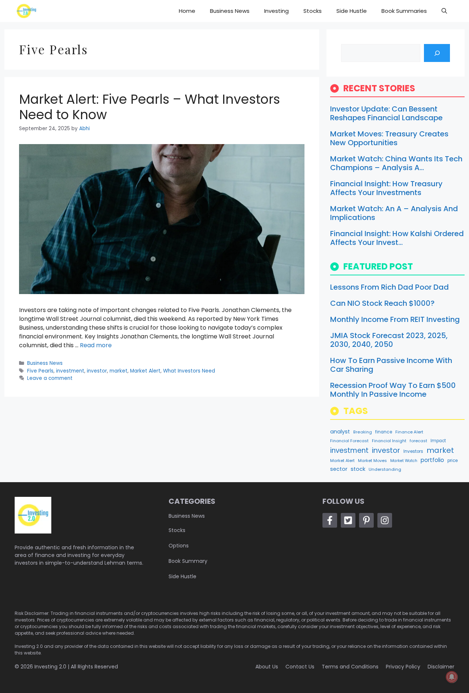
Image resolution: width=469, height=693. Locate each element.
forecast (418, 441)
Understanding (385, 469)
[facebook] (329, 520)
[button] (444, 11)
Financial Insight (389, 441)
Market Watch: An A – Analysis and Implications (394, 213)
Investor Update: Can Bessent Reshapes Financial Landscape (386, 113)
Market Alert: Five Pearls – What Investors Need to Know (149, 107)
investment (70, 370)
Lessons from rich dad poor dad (389, 287)
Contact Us (299, 666)
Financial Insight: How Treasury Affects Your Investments (386, 188)
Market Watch (403, 460)
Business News (230, 11)
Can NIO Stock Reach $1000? (382, 303)
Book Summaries (404, 11)
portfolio (432, 460)
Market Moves (372, 460)
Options (179, 545)
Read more (96, 345)
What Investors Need (189, 370)
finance (383, 432)
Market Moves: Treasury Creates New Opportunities (389, 138)
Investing (276, 11)
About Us (266, 666)
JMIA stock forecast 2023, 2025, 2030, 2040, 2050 (389, 340)
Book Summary (188, 561)
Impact (438, 441)
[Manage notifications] (452, 677)
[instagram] (384, 520)
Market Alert (145, 370)
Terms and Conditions (350, 666)
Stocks (312, 11)
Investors (413, 451)
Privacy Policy (403, 666)
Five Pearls (40, 370)
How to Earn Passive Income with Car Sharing (391, 365)
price (452, 460)
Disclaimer (441, 666)
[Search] (437, 53)
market (119, 370)
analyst (340, 431)
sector (338, 469)
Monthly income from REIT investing (395, 319)
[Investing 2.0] (26, 11)
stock (358, 469)
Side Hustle (351, 11)
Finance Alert (409, 432)
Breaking (362, 432)
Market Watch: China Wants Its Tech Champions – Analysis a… (396, 163)
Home (187, 11)
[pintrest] (366, 520)
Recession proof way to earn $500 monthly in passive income (393, 390)
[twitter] (348, 520)
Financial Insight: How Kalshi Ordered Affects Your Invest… (397, 238)
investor (97, 370)
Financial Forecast (349, 441)
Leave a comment (50, 378)
